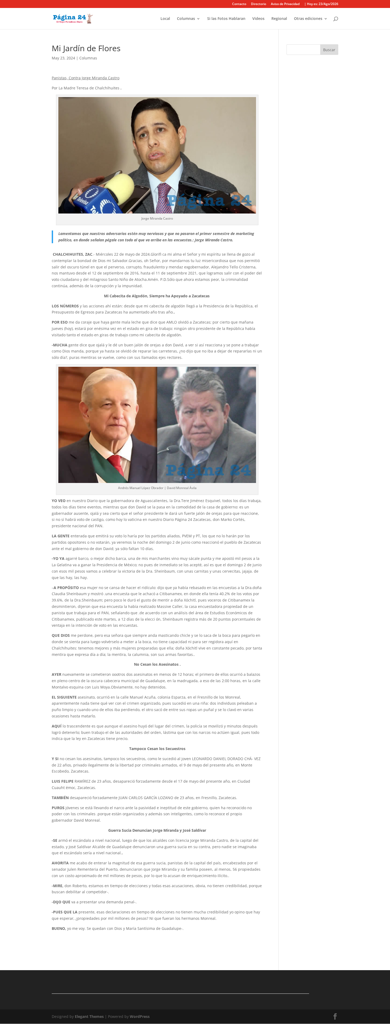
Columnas (186, 19)
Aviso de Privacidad (285, 4)
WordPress (140, 1016)
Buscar (329, 49)
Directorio (258, 4)
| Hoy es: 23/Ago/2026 (321, 4)
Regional (279, 19)
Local (165, 19)
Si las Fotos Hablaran (226, 19)
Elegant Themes (89, 1016)
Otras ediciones (308, 19)
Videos (258, 19)
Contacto (239, 4)
